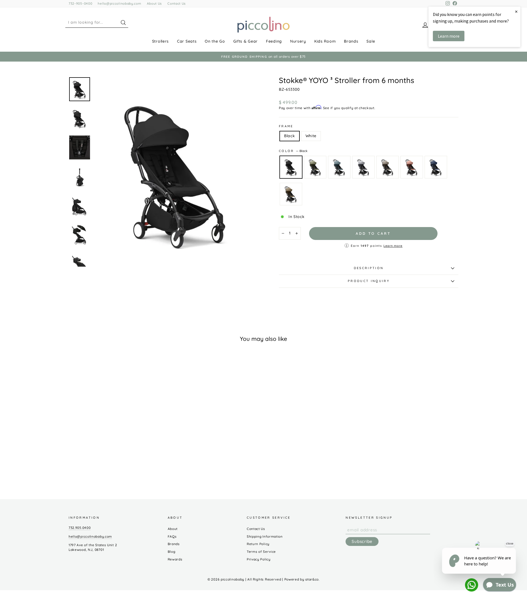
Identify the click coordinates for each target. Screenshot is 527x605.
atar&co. (312, 579)
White (311, 135)
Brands (351, 41)
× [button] (516, 11)
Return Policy (258, 544)
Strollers (160, 41)
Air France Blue (436, 167)
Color (293, 151)
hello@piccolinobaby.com (119, 3)
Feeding (274, 41)
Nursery (298, 41)
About (173, 529)
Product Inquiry (368, 281)
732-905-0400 (80, 3)
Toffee (291, 194)
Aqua (339, 167)
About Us (154, 3)
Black (289, 135)
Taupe (388, 167)
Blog (171, 551)
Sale (370, 41)
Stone (363, 167)
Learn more (392, 246)
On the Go (215, 41)
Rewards (175, 559)
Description (369, 268)
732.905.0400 (80, 528)
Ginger (412, 167)
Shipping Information (265, 536)
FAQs (172, 536)
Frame (286, 126)
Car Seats (187, 41)
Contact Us (176, 3)
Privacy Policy (259, 559)
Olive (315, 167)
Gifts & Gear (245, 41)
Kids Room (325, 41)
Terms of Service (261, 551)
